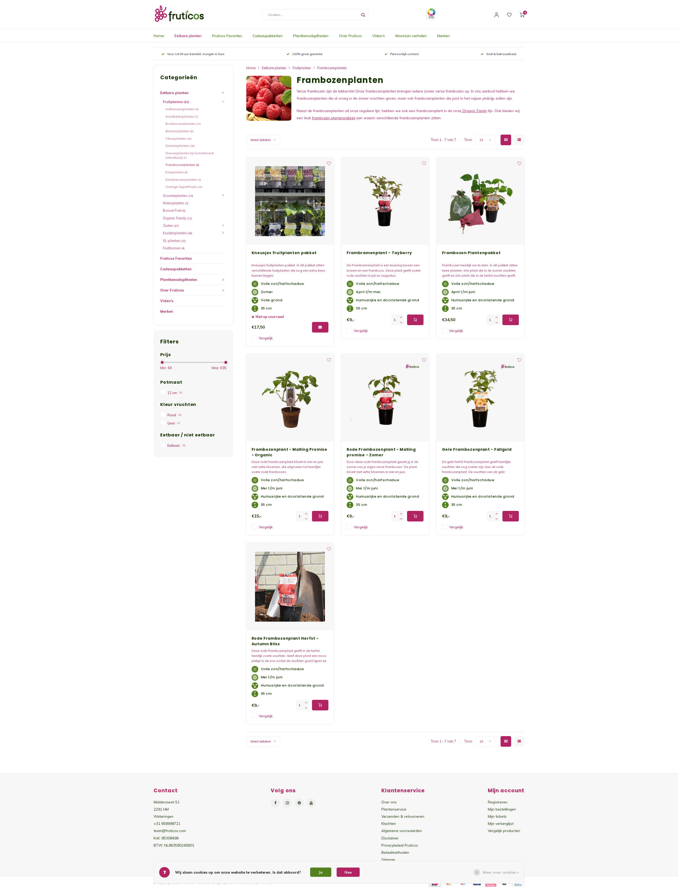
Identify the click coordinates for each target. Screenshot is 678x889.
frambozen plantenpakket (333, 118)
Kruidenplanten (177, 233)
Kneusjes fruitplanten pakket (284, 252)
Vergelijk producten (504, 830)
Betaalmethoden (395, 852)
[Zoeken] (363, 14)
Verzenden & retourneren (402, 816)
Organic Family (177, 218)
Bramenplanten (180, 131)
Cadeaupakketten (268, 35)
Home (159, 35)
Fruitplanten (176, 102)
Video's (378, 35)
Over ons (389, 802)
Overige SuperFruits (184, 187)
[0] (522, 14)
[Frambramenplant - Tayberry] (385, 201)
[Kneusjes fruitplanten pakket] (290, 201)
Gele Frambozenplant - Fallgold (477, 449)
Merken (443, 35)
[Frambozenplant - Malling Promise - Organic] (290, 397)
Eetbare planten (188, 35)
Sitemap (388, 859)
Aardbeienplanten (182, 116)
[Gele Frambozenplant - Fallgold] (480, 397)
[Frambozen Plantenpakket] (480, 201)
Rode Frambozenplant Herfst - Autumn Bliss (285, 641)
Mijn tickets (497, 816)
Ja (321, 872)
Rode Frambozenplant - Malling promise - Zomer (381, 452)
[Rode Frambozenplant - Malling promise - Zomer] (385, 397)
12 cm (174, 393)
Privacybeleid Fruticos (399, 845)
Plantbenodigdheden (310, 35)
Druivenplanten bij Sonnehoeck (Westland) (190, 155)
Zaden (171, 225)
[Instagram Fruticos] (287, 803)
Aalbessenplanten (182, 109)
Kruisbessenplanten (183, 180)
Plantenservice (393, 809)
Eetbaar (176, 445)
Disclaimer (390, 838)
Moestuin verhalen (411, 35)
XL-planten (174, 240)
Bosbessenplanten (183, 124)
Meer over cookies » (501, 872)
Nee (348, 872)
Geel (173, 423)
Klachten (388, 823)
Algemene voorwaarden (401, 830)
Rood (174, 415)
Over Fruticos (350, 35)
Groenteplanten (178, 195)
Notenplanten (175, 203)
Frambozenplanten (182, 165)
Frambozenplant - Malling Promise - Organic (289, 452)
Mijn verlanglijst (501, 823)
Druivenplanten (180, 146)
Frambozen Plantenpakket (471, 252)
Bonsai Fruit (174, 210)
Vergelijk (266, 338)
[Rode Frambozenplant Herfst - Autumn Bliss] (290, 586)
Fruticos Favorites (227, 35)
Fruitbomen (174, 248)
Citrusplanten (179, 138)
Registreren (497, 802)
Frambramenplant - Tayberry (379, 252)
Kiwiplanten (177, 172)
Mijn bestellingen (502, 809)
